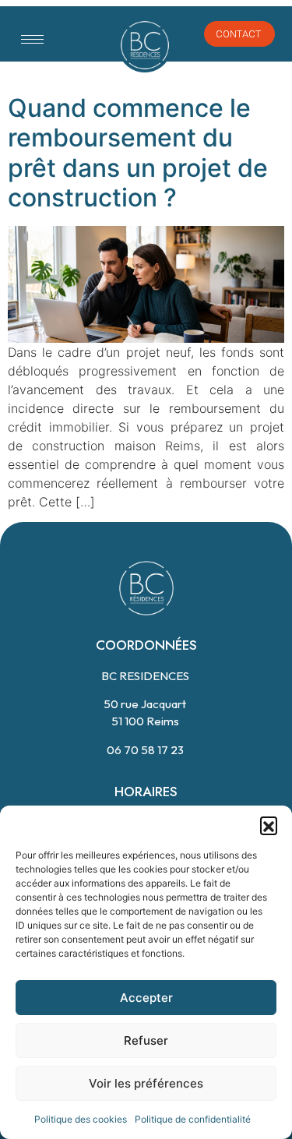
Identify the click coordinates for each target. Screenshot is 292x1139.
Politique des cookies (80, 1119)
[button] (268, 825)
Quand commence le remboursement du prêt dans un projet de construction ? (138, 153)
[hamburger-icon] (32, 39)
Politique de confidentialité (193, 1119)
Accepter (146, 997)
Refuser (146, 1040)
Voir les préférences (146, 1083)
